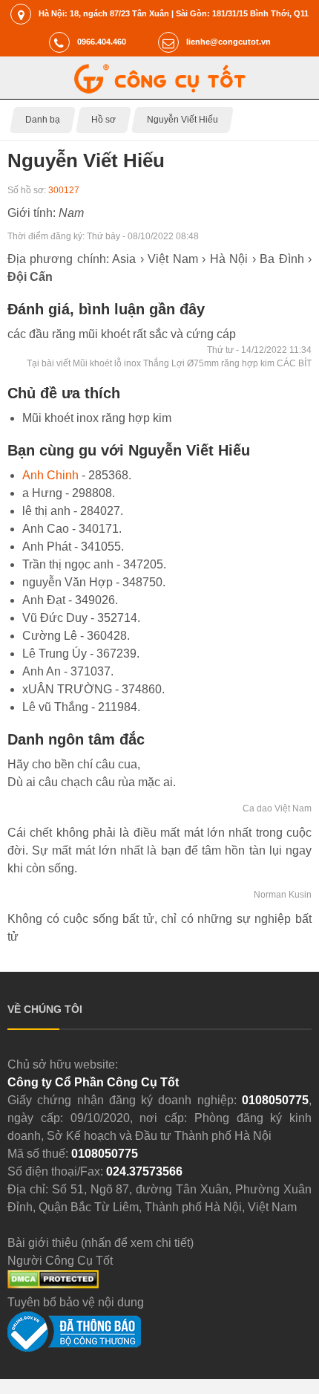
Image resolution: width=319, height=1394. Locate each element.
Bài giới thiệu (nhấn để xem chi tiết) (100, 1242)
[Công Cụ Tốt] (159, 89)
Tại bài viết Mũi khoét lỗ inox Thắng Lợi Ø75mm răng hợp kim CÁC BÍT (169, 363)
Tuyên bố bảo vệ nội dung (75, 1302)
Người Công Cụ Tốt (60, 1260)
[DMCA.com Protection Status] (53, 1284)
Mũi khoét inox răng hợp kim (96, 418)
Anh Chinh (50, 475)
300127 (63, 190)
